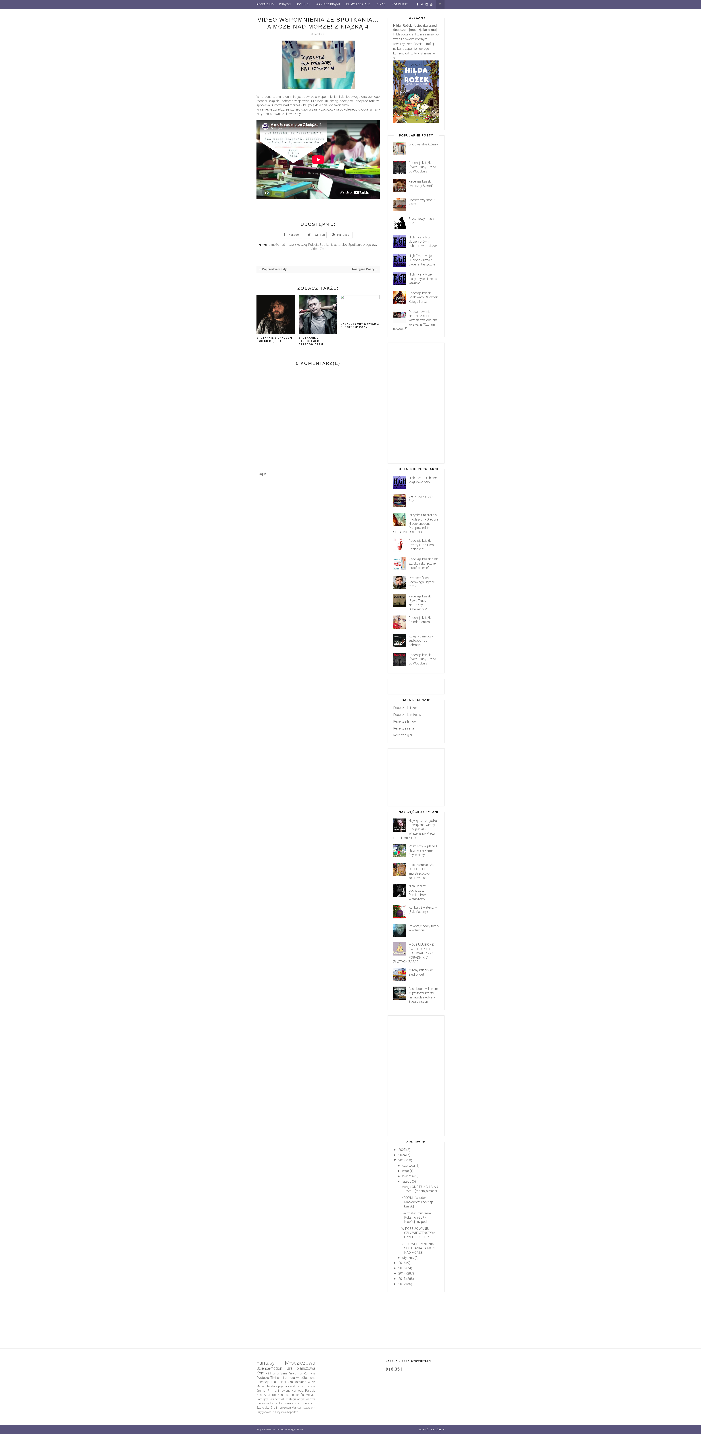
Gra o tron (296, 1373)
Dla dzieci (278, 1382)
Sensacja (262, 1382)
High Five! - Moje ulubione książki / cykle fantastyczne (422, 260)
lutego (406, 1181)
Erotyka (310, 1395)
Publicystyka (279, 1412)
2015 (402, 1268)
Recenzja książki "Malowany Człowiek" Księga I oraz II (423, 297)
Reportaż (292, 1412)
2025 (402, 1150)
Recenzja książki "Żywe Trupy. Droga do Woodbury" (422, 167)
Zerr (323, 249)
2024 (402, 1155)
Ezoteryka (262, 1407)
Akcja (311, 1382)
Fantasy (265, 1363)
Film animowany (279, 1390)
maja (405, 1171)
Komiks (262, 1373)
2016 (402, 1263)
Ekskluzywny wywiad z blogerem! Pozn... (360, 325)
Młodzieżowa (300, 1363)
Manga (296, 1407)
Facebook (294, 235)
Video (315, 249)
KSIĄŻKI (285, 4)
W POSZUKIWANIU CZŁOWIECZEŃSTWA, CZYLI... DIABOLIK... (418, 1233)
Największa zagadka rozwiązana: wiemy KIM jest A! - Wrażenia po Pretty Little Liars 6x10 (415, 829)
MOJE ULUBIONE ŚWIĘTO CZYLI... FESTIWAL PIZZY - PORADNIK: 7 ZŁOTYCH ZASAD (414, 953)
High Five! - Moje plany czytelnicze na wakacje (423, 278)
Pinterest (344, 235)
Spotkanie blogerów (362, 244)
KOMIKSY (304, 4)
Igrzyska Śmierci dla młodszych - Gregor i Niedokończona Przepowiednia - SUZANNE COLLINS (415, 523)
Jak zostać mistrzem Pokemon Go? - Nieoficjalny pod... (416, 1217)
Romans (309, 1373)
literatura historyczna (301, 1386)
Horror (274, 1373)
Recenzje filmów (405, 721)
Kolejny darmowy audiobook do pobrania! (421, 640)
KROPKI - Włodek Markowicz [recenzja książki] (417, 1202)
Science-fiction (269, 1368)
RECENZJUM (265, 4)
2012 (402, 1284)
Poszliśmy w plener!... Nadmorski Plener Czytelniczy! (423, 850)
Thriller (275, 1378)
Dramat (261, 1390)
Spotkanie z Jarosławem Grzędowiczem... (313, 341)
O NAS (381, 4)
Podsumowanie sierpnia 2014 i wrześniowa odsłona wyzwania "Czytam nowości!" (415, 320)
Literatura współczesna (298, 1378)
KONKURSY (400, 4)
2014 (402, 1273)
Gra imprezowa (281, 1407)
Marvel (260, 1386)
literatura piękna (276, 1386)
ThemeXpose (281, 1429)
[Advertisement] (322, 576)
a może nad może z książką (288, 244)
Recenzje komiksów (407, 715)
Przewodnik (308, 1407)
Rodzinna (278, 1395)
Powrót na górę (430, 1429)
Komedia (298, 1390)
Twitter (319, 235)
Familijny (262, 1399)
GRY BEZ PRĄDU (328, 4)
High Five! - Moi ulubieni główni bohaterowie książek (423, 241)
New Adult (263, 1395)
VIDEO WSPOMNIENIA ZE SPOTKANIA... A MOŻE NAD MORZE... (419, 1248)
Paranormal (276, 1399)
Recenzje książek (405, 708)
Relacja (313, 244)
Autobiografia (295, 1395)
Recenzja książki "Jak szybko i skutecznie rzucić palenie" (423, 563)
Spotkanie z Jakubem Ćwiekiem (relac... (274, 339)
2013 (402, 1279)
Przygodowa (263, 1412)
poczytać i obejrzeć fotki (357, 101)
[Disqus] (318, 521)
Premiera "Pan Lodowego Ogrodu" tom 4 (422, 582)
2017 (402, 1160)
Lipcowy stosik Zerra (423, 144)
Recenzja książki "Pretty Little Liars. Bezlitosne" (421, 545)
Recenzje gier (402, 735)
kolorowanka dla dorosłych (295, 1403)
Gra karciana (297, 1382)
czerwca (408, 1165)
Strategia (290, 1399)
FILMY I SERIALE (358, 4)
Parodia (310, 1390)
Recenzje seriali (404, 728)
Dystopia (262, 1378)
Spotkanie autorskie (333, 244)
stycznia (408, 1258)
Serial (284, 1373)
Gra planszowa (300, 1368)
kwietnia (408, 1176)
